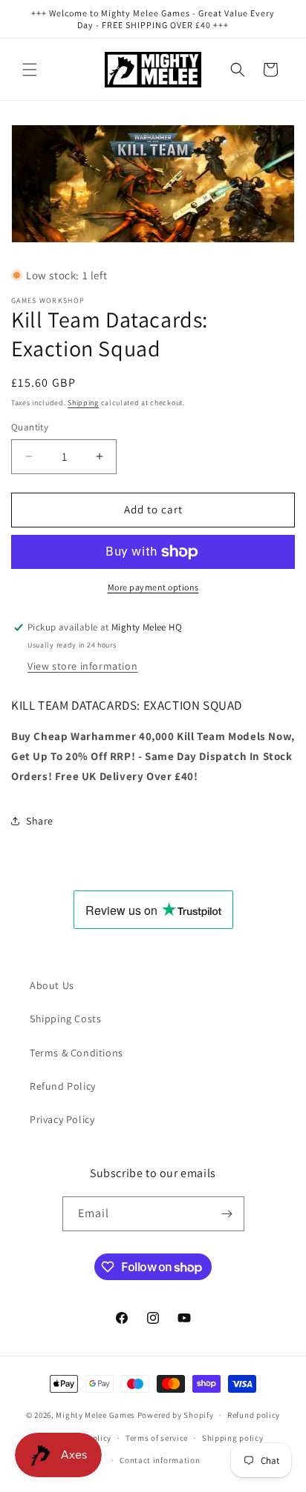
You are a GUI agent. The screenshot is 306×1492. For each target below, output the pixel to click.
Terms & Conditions (76, 1052)
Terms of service (157, 1438)
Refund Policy (63, 1086)
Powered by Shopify (175, 1415)
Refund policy (253, 1415)
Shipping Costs (65, 1018)
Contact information (160, 1460)
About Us (52, 985)
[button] (29, 69)
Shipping (83, 402)
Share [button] (39, 820)
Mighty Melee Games (95, 1415)
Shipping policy (233, 1438)
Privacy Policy (62, 1119)
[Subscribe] (227, 1213)
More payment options (153, 587)
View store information (82, 666)
